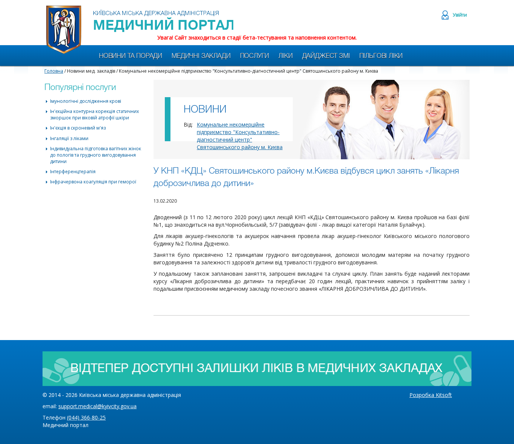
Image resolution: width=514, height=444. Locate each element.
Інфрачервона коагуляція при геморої (93, 182)
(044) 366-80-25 (86, 417)
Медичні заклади (201, 56)
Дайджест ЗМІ (326, 56)
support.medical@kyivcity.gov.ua (97, 406)
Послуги (254, 56)
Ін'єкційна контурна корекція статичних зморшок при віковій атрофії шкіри (94, 114)
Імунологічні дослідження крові (85, 101)
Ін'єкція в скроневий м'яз (78, 128)
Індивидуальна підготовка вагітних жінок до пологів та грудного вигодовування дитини (95, 155)
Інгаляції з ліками (69, 138)
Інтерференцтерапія (73, 171)
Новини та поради (130, 56)
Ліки (285, 56)
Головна (53, 71)
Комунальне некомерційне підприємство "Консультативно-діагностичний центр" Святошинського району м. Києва (240, 136)
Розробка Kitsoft (430, 394)
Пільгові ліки (381, 56)
